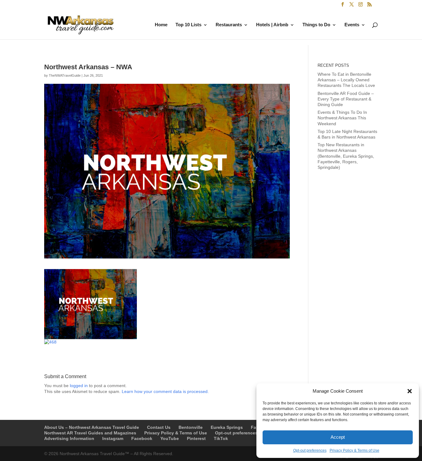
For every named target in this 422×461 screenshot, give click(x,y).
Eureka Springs (227, 427)
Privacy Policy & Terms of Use (354, 450)
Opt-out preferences (310, 450)
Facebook (141, 438)
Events (351, 25)
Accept (338, 437)
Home (161, 25)
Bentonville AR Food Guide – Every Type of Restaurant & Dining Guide (346, 99)
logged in (79, 385)
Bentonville (191, 427)
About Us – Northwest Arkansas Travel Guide (91, 427)
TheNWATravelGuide (65, 75)
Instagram (112, 438)
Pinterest (196, 438)
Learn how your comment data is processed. (165, 391)
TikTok (221, 438)
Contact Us (159, 427)
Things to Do (316, 25)
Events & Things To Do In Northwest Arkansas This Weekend (342, 118)
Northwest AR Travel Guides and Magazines (90, 432)
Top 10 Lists (188, 25)
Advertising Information (69, 438)
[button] (410, 391)
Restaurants (229, 25)
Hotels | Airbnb (272, 25)
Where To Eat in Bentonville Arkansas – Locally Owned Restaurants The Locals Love (346, 80)
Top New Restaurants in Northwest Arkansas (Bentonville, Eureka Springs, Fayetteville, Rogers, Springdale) (346, 156)
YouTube (169, 438)
